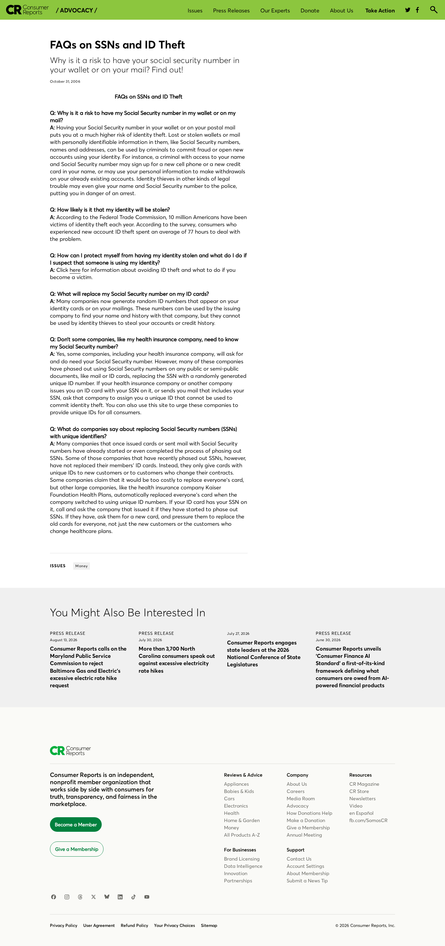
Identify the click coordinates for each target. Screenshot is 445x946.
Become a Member (76, 824)
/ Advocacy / (76, 10)
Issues (195, 10)
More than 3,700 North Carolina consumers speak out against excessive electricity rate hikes (177, 659)
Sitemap (209, 925)
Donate (310, 10)
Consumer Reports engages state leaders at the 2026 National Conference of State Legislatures (264, 653)
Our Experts (275, 10)
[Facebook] (53, 897)
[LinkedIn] (120, 897)
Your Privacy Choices (174, 925)
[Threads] (80, 897)
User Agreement (99, 925)
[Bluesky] (106, 897)
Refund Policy (134, 925)
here (75, 269)
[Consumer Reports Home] (73, 751)
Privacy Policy (63, 925)
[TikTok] (133, 897)
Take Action (380, 10)
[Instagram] (67, 897)
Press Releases (231, 10)
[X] (93, 897)
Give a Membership (76, 849)
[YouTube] (146, 897)
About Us (341, 10)
